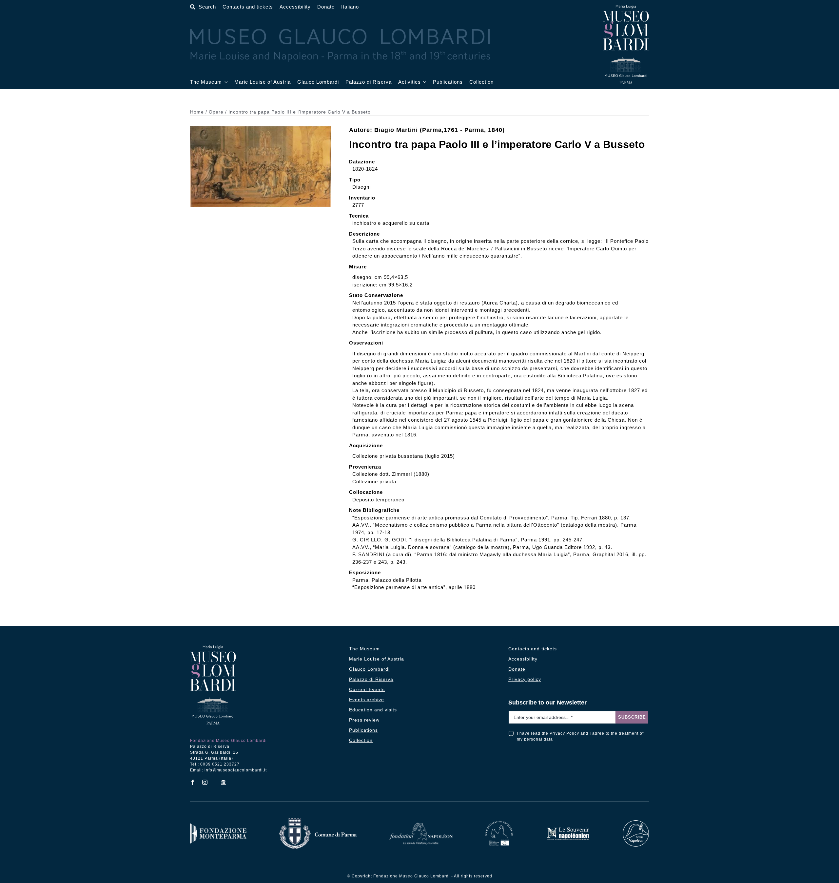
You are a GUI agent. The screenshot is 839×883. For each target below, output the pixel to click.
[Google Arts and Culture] (223, 782)
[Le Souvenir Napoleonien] (567, 829)
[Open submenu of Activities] (424, 82)
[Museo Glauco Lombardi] (626, 7)
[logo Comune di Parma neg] (318, 820)
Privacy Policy (564, 733)
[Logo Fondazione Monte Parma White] (218, 826)
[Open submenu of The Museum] (225, 82)
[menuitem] (350, 7)
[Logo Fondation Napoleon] (421, 825)
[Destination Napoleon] (499, 823)
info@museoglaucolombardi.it (236, 770)
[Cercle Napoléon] (636, 823)
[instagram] (205, 782)
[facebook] (193, 782)
